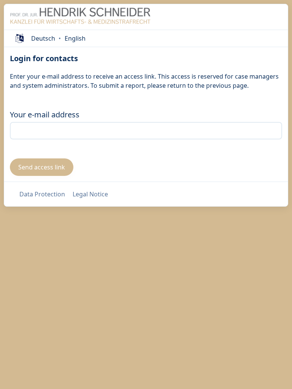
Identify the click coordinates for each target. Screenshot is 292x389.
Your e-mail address (44, 114)
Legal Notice (90, 194)
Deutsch (43, 38)
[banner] (80, 17)
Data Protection (42, 194)
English (75, 38)
